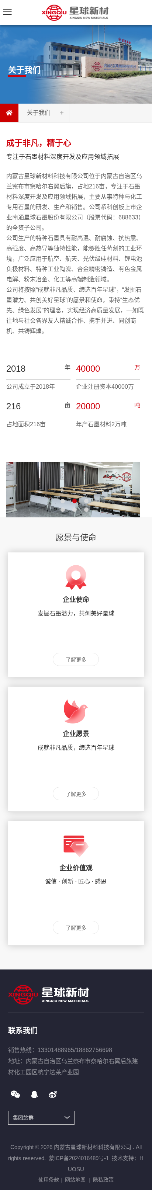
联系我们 (23, 1031)
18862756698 (94, 1050)
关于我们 (39, 113)
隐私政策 (103, 1180)
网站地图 (75, 1180)
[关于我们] (9, 113)
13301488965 (56, 1050)
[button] (63, 501)
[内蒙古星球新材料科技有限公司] (76, 12)
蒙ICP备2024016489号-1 (79, 1158)
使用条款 (48, 1180)
